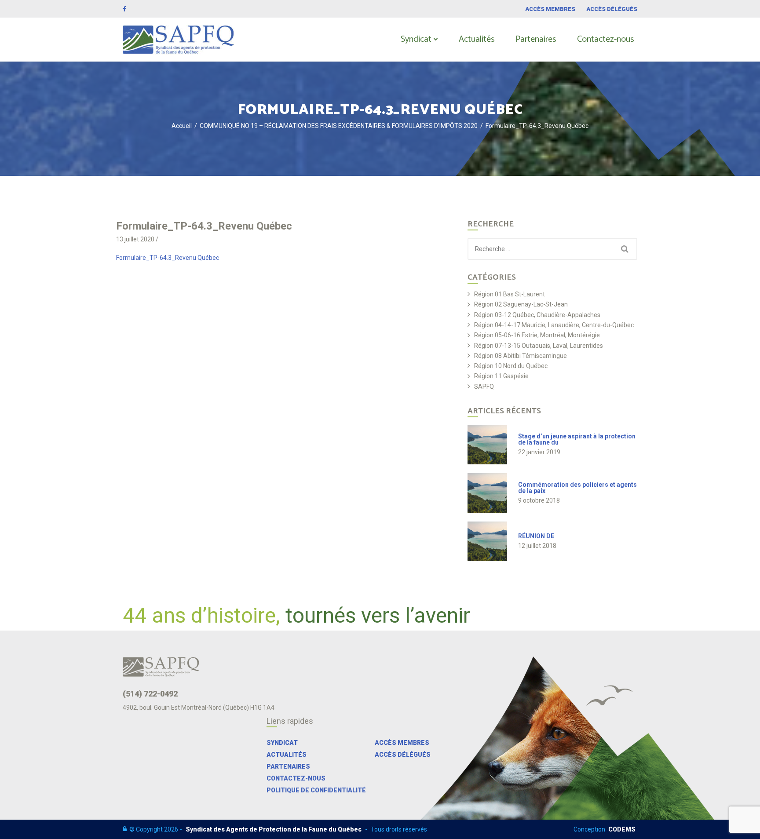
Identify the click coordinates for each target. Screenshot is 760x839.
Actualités (477, 39)
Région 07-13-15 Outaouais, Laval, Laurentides (538, 346)
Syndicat (416, 39)
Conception (605, 829)
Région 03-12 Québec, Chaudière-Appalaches (537, 315)
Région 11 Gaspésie (501, 376)
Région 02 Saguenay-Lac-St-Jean (521, 304)
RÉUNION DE (536, 536)
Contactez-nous (605, 39)
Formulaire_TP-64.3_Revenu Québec (167, 257)
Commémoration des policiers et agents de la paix (577, 487)
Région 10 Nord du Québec (511, 366)
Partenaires (535, 39)
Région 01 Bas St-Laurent (509, 294)
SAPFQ (484, 386)
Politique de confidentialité (316, 790)
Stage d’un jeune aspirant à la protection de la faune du (577, 439)
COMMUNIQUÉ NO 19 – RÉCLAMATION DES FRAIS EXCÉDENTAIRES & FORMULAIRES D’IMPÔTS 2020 (339, 125)
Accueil (182, 125)
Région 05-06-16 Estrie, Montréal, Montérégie (537, 335)
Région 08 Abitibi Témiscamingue (520, 356)
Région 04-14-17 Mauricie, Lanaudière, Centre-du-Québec (554, 325)
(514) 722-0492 (150, 694)
